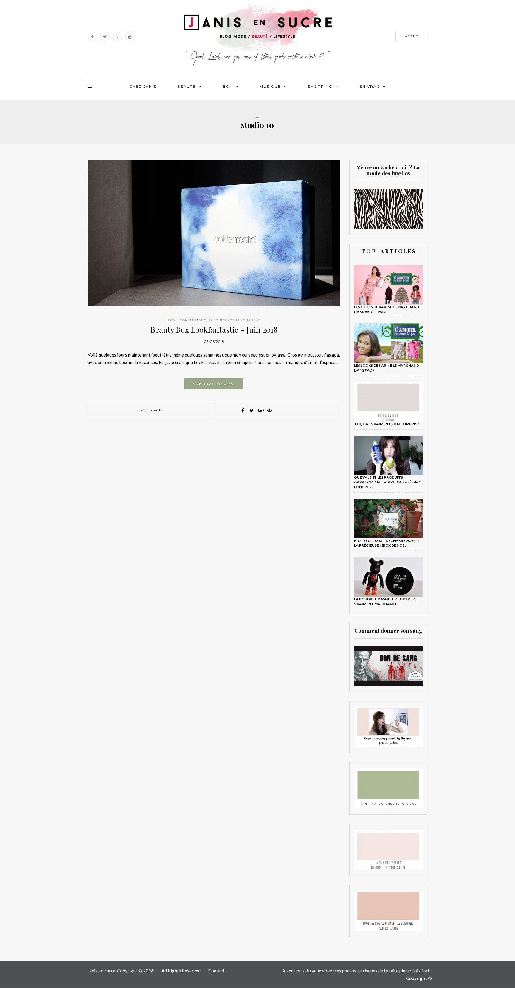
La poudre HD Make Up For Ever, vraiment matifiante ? (385, 601)
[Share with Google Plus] (260, 410)
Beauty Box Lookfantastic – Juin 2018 (214, 329)
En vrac (369, 86)
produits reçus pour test (234, 320)
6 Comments (150, 410)
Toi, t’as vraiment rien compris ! (386, 424)
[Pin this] (269, 410)
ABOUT (411, 36)
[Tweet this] (251, 410)
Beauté (186, 86)
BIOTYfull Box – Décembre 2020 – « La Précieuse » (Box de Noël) (386, 543)
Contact (216, 970)
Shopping (320, 86)
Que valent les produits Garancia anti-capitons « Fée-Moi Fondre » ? (388, 482)
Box (228, 86)
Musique (270, 86)
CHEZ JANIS (142, 86)
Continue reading (213, 384)
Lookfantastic (192, 320)
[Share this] (242, 410)
